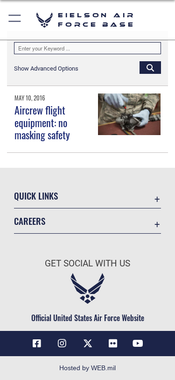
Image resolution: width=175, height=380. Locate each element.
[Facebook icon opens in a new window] (37, 344)
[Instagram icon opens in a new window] (62, 344)
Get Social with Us (87, 263)
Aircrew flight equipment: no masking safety (42, 122)
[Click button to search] (150, 67)
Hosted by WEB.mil (87, 368)
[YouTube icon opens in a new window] (138, 344)
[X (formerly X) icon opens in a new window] (88, 344)
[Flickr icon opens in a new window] (113, 344)
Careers (29, 221)
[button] (15, 20)
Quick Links (36, 195)
